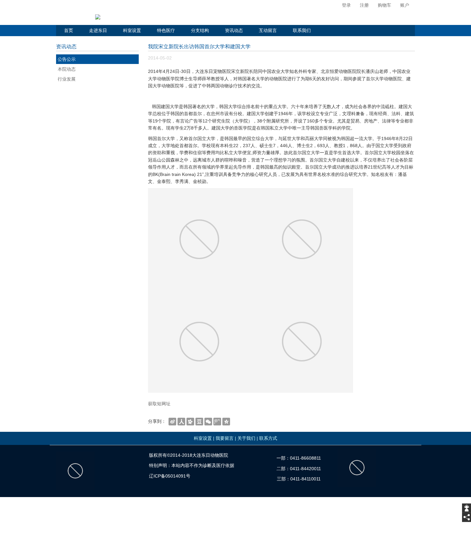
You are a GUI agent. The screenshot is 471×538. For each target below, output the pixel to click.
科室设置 (132, 30)
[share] (466, 517)
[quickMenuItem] (343, 5)
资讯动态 (234, 30)
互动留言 (268, 30)
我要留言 (225, 438)
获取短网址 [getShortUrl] (159, 403)
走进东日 (98, 30)
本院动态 (67, 69)
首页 (68, 30)
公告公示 (67, 59)
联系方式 (268, 438)
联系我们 (302, 30)
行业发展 (67, 79)
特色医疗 (166, 30)
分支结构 (200, 30)
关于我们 (246, 438)
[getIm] (466, 508)
